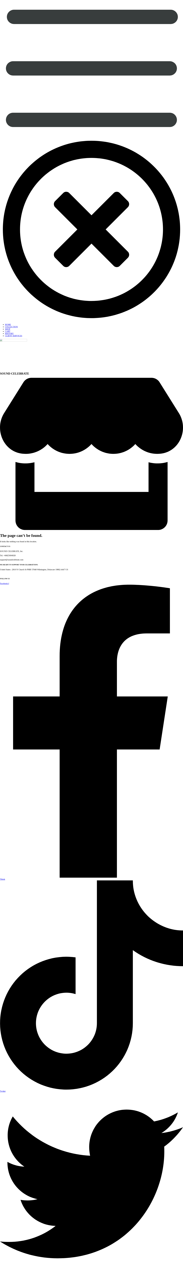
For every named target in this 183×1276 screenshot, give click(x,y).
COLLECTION (11, 327)
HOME (8, 324)
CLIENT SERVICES (13, 336)
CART (7, 331)
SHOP (7, 329)
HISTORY (9, 333)
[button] (91, 160)
